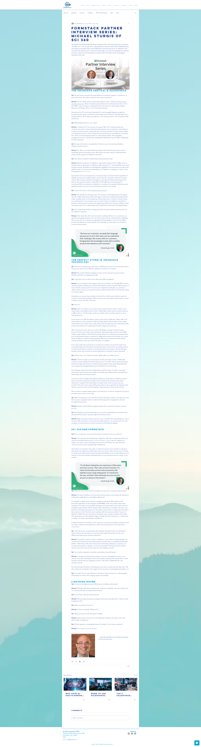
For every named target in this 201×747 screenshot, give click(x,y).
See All (135, 675)
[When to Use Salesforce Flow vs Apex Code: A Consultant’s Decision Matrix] (100, 684)
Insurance (82, 13)
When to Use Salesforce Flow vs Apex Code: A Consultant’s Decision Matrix (99, 694)
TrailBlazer (90, 13)
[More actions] (129, 23)
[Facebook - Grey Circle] (132, 733)
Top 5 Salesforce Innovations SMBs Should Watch (124, 694)
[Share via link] (83, 661)
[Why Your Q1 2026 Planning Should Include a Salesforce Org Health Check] (75, 684)
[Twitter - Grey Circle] (135, 733)
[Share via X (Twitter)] (76, 661)
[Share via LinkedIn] (80, 661)
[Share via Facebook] (72, 661)
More (117, 13)
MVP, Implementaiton (101, 13)
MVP (112, 13)
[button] (135, 12)
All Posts (66, 13)
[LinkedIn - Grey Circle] (129, 733)
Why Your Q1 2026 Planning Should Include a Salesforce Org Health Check (75, 694)
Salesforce (73, 13)
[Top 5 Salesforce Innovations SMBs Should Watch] (126, 684)
